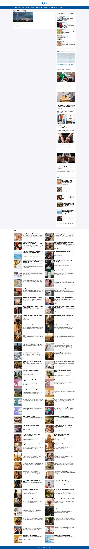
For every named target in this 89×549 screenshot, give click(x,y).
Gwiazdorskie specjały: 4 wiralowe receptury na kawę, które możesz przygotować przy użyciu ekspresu (68, 189)
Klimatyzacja (60, 223)
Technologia (46, 7)
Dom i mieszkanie (64, 36)
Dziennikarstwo (65, 64)
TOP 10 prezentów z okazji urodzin (60, 480)
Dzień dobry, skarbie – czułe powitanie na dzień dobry (33, 462)
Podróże (32, 7)
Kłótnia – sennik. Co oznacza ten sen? (30, 343)
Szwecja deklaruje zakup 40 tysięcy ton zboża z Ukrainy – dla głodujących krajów (68, 31)
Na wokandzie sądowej (65, 144)
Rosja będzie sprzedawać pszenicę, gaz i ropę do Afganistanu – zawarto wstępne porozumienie (68, 25)
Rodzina (40, 7)
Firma (23, 7)
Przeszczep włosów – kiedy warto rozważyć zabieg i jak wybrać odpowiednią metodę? (64, 298)
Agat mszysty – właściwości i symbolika (61, 416)
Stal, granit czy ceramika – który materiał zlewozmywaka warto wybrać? (31, 353)
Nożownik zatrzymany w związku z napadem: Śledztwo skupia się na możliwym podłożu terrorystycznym (65, 147)
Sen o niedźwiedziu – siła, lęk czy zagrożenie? (62, 333)
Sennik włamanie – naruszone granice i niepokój (63, 324)
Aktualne (71, 13)
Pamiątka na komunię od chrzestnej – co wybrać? (63, 462)
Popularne (61, 13)
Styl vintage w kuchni (66, 37)
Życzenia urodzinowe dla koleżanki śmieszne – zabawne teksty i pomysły (31, 435)
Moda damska (64, 216)
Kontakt (61, 7)
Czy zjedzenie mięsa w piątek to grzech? (30, 471)
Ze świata (18, 23)
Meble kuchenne (67, 202)
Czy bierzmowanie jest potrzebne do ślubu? (31, 324)
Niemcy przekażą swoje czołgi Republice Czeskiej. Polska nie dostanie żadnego (67, 18)
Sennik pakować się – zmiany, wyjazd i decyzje (63, 471)
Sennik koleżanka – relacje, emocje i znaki (30, 333)
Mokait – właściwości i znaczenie (29, 416)
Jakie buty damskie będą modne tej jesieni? (62, 251)
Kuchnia (68, 36)
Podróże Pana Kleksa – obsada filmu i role (62, 388)
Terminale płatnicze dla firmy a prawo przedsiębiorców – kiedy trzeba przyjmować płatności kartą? (68, 197)
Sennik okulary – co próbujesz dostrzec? (30, 489)
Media (72, 64)
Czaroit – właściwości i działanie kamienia (31, 425)
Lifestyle (69, 64)
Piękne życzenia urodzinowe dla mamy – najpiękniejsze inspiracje (61, 435)
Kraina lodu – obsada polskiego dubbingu (62, 535)
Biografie (19, 7)
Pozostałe (56, 7)
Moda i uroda (28, 7)
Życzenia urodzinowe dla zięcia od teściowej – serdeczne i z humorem (63, 426)
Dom (15, 7)
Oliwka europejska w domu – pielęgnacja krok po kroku (33, 507)
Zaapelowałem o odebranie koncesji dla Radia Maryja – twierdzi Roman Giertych (65, 127)
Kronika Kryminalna (59, 144)
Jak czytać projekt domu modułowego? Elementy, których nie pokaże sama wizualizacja (32, 389)
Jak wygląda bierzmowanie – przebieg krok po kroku (32, 315)
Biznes (61, 83)
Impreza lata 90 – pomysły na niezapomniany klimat (64, 407)
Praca (37, 7)
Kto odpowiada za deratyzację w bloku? (30, 370)
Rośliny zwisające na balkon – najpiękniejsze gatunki (64, 489)
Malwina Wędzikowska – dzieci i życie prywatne (31, 407)
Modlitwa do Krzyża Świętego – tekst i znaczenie (63, 315)
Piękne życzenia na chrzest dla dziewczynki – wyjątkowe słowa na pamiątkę (31, 444)
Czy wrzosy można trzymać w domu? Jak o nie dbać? (64, 498)
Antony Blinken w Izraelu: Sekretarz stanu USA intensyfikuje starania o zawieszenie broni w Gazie (66, 106)
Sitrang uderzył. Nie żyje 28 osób (20, 24)
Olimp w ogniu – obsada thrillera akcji (61, 526)
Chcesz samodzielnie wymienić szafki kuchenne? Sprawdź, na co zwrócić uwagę (68, 204)
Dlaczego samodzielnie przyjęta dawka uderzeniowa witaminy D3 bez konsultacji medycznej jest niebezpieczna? (33, 261)
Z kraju (63, 83)
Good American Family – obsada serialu (30, 535)
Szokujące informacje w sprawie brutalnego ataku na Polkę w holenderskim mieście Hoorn (65, 167)
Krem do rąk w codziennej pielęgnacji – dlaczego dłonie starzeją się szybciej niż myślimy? (68, 44)
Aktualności (15, 23)
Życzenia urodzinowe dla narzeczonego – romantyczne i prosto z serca (30, 453)
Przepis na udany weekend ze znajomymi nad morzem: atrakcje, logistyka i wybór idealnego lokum (68, 212)
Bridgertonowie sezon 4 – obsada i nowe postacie (63, 379)
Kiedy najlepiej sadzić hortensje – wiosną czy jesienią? (33, 498)
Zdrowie (50, 7)
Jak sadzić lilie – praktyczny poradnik (61, 352)
